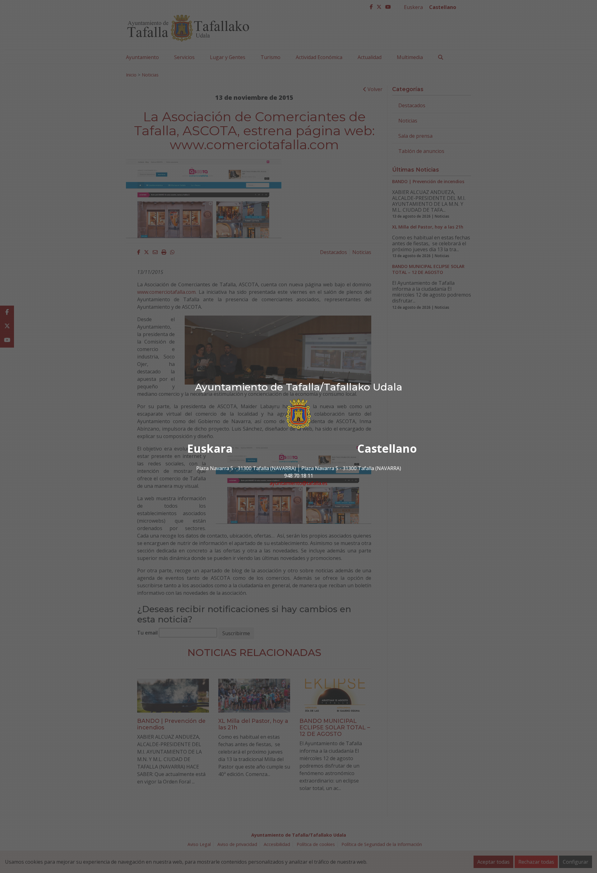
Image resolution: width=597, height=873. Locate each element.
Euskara (210, 448)
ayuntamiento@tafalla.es (298, 483)
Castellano (387, 448)
